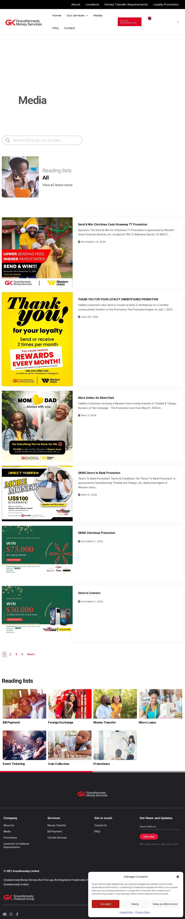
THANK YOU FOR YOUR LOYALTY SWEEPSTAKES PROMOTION (118, 299)
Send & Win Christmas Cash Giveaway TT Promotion (112, 224)
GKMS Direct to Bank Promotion (99, 473)
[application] (86, 15)
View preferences (165, 904)
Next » (31, 654)
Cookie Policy (127, 912)
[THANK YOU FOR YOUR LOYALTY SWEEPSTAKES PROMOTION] (37, 339)
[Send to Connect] (37, 613)
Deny (135, 904)
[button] (178, 876)
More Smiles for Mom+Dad (96, 398)
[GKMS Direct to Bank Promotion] (37, 493)
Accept (106, 904)
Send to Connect (89, 593)
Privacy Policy (142, 912)
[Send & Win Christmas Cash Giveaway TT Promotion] (37, 252)
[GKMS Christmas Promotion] (37, 553)
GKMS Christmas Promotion (96, 533)
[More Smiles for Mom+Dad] (37, 425)
